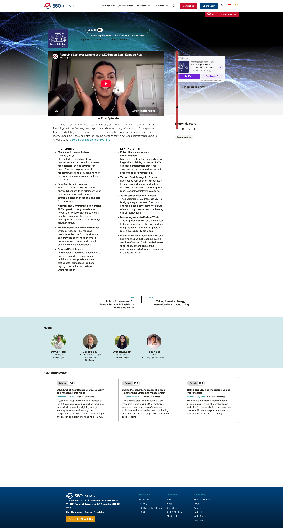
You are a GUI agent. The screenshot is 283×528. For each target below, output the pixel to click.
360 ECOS (144, 499)
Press (169, 503)
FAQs (196, 503)
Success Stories (202, 499)
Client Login (209, 6)
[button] (109, 6)
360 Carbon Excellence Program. (90, 139)
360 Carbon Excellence (150, 508)
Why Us (170, 499)
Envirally (143, 503)
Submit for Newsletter (81, 519)
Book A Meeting (174, 512)
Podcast (198, 512)
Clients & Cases (125, 5)
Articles (197, 508)
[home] (59, 6)
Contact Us (188, 6)
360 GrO (143, 512)
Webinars (198, 520)
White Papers (200, 516)
